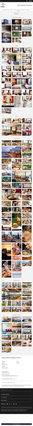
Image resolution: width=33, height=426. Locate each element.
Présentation (3, 361)
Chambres (11, 9)
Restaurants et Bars (4, 364)
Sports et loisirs (23, 9)
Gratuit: (5, 374)
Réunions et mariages (5, 367)
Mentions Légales (10, 410)
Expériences (3, 366)
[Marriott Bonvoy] (30, 1)
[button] (27, 1)
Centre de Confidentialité (4, 410)
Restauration (18, 9)
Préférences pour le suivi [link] (4, 409)
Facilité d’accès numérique (16, 410)
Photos (17, 361)
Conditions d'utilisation (15, 409)
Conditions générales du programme (23, 409)
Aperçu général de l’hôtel (5, 9)
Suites (15, 9)
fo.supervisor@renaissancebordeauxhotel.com (10, 375)
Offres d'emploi (9, 409)
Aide (24, 410)
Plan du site (21, 410)
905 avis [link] (3, 7)
